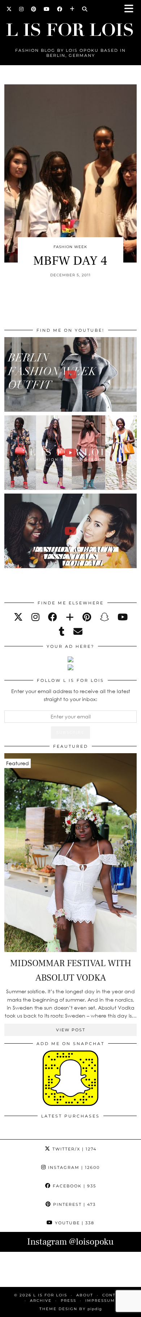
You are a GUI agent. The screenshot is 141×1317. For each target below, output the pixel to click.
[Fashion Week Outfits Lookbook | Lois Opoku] (70, 452)
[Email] (77, 631)
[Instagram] (21, 9)
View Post (70, 1029)
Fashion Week (70, 246)
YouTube (73, 1222)
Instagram (73, 1167)
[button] (131, 9)
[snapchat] (104, 616)
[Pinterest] (34, 9)
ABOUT (84, 1295)
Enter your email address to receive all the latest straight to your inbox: (70, 695)
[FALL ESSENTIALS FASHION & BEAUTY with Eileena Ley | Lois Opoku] (70, 531)
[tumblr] (62, 631)
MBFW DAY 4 (70, 261)
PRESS (68, 1300)
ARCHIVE (41, 1300)
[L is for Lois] (70, 26)
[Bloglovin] (72, 9)
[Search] (84, 9)
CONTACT (113, 1295)
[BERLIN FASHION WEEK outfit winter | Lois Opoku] (70, 374)
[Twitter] (9, 9)
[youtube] (123, 616)
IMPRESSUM (100, 1300)
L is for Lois (50, 1295)
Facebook (73, 1185)
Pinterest (73, 1204)
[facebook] (52, 616)
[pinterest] (86, 616)
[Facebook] (60, 9)
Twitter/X (74, 1149)
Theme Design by (70, 1308)
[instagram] (35, 616)
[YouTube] (47, 9)
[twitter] (18, 616)
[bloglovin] (70, 616)
